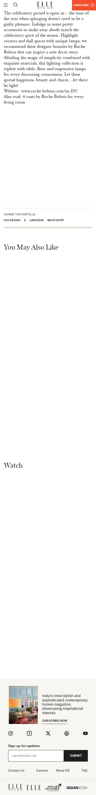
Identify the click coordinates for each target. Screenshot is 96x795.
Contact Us (16, 770)
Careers (42, 770)
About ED (63, 770)
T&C (84, 770)
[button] (14, 220)
